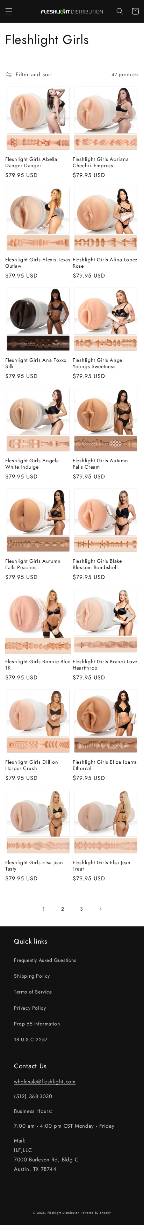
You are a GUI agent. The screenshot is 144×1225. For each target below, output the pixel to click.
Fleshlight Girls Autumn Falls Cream (100, 463)
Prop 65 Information (37, 1023)
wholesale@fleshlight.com (44, 1082)
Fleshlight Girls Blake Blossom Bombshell (97, 564)
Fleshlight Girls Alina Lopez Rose (105, 262)
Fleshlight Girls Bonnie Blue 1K (38, 664)
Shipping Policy (32, 975)
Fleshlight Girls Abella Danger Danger (31, 162)
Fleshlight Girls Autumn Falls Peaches (33, 564)
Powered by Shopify (96, 1213)
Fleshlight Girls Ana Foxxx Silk (35, 363)
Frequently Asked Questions (45, 960)
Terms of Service (33, 991)
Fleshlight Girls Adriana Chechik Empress (101, 162)
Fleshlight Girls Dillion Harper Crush (31, 765)
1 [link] (43, 909)
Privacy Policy (30, 1007)
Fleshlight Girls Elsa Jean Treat (102, 865)
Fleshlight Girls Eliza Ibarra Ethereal (105, 765)
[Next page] (100, 909)
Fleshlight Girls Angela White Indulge (32, 463)
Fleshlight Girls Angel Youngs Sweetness (98, 363)
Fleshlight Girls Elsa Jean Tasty (34, 865)
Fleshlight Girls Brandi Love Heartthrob (105, 664)
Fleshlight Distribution (63, 1213)
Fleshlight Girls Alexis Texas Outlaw (38, 262)
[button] (8, 11)
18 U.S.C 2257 (31, 1039)
